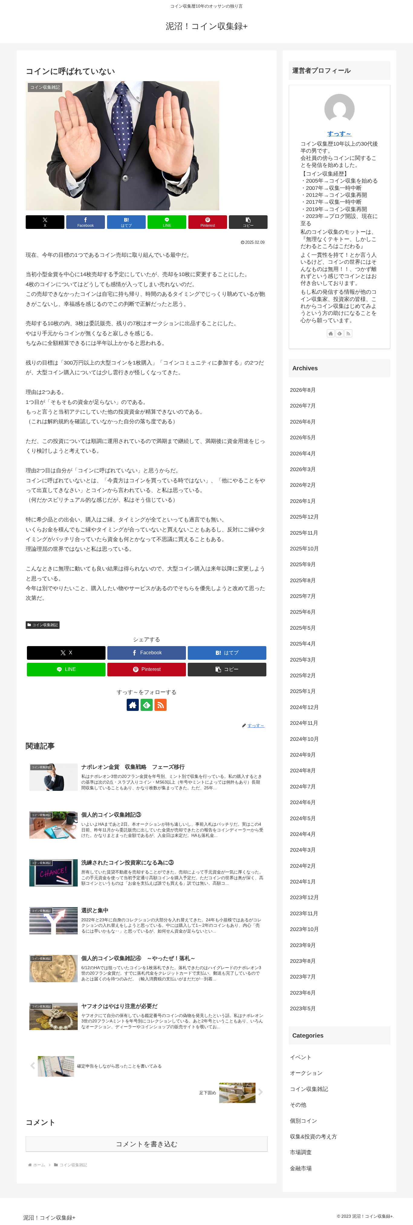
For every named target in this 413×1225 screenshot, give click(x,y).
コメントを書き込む (147, 1144)
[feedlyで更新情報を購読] (147, 705)
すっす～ (339, 133)
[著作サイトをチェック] (133, 705)
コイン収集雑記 (45, 625)
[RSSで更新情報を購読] (160, 705)
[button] (248, 222)
